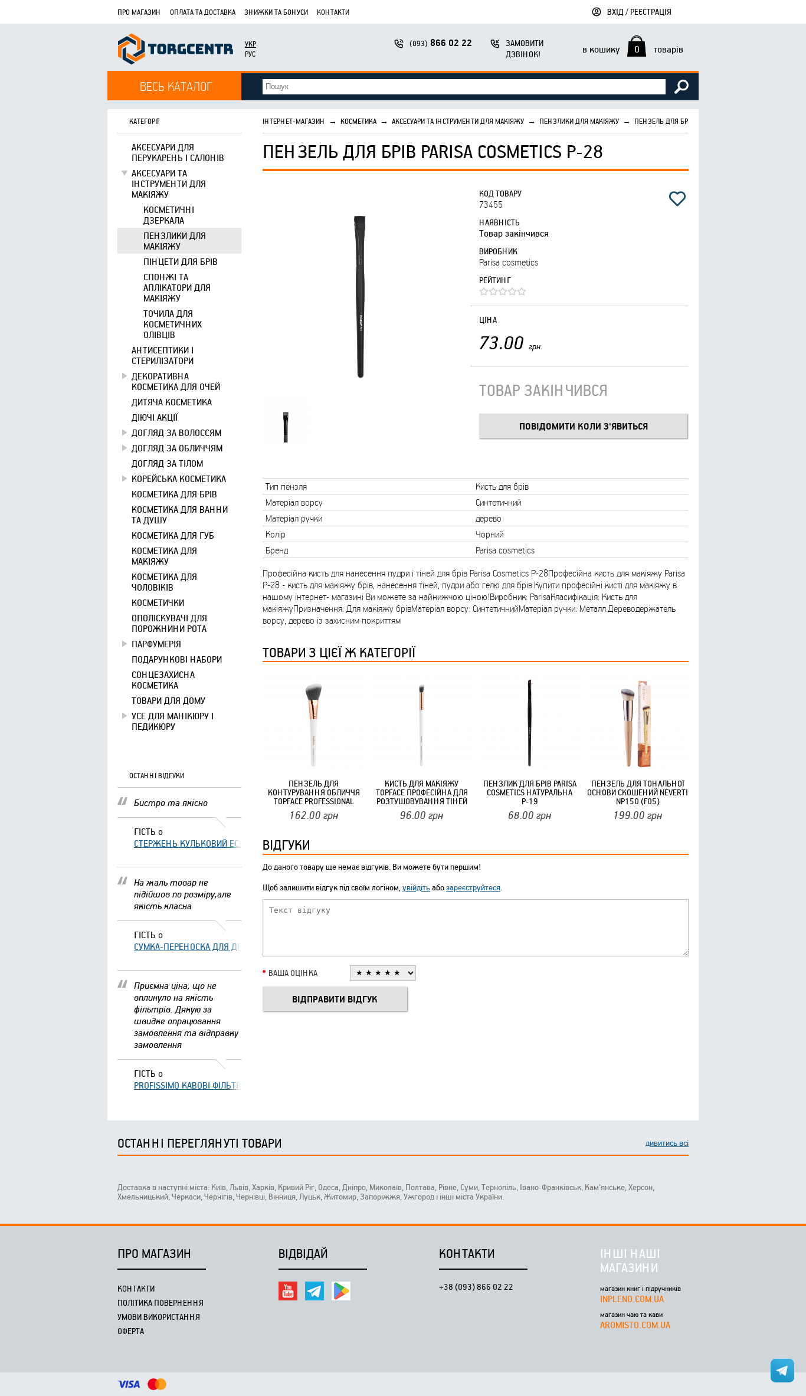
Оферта (130, 1330)
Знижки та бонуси (276, 12)
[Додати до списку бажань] (677, 199)
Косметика (358, 121)
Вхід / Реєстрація (639, 11)
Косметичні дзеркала (168, 215)
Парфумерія (156, 644)
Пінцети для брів (180, 261)
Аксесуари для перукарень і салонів (178, 152)
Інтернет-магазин (294, 121)
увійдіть (416, 887)
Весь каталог (176, 86)
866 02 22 (440, 42)
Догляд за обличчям (177, 448)
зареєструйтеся (473, 887)
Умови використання (158, 1316)
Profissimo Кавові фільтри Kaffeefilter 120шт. (187, 1085)
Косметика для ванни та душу (180, 514)
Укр (250, 43)
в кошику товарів (632, 49)
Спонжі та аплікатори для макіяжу (177, 287)
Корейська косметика (179, 478)
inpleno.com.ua (632, 1298)
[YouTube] (288, 1291)
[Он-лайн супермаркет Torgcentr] (175, 50)
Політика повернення (160, 1302)
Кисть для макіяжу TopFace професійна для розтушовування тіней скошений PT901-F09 (422, 792)
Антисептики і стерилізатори (163, 355)
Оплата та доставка (202, 12)
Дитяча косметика (172, 402)
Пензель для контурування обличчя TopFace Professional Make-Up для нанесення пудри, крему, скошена (314, 792)
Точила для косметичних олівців (172, 323)
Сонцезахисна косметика (163, 679)
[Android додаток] (341, 1291)
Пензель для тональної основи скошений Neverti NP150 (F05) (637, 792)
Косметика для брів (174, 494)
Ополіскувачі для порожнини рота (169, 623)
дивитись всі (667, 1142)
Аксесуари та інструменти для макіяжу (169, 183)
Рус (250, 53)
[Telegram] (314, 1291)
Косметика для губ (173, 535)
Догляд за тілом (167, 463)
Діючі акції (155, 417)
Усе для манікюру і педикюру (173, 721)
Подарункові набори (177, 659)
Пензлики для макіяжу (174, 241)
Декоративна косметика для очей (176, 381)
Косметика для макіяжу (164, 556)
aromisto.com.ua (635, 1324)
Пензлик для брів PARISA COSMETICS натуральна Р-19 (529, 792)
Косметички (158, 602)
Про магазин (139, 12)
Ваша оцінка (292, 972)
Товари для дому (168, 700)
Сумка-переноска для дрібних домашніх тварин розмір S (187, 946)
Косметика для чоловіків (164, 582)
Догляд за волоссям (176, 432)
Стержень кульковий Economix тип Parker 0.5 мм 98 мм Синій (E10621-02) (187, 843)
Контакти (333, 12)
